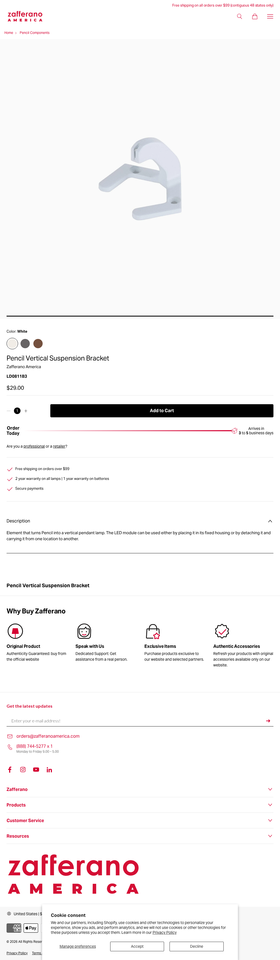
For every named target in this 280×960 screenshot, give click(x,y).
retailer (59, 446)
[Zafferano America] (29, 16)
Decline (196, 946)
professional (34, 446)
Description (18, 521)
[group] (105, 643)
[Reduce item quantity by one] (9, 410)
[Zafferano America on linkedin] (49, 769)
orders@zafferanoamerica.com (48, 736)
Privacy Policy (165, 932)
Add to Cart (162, 410)
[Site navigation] (270, 16)
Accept (137, 946)
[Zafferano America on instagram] (23, 769)
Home (8, 33)
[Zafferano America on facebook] (10, 769)
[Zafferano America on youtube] (36, 769)
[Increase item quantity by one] (26, 410)
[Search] (239, 16)
